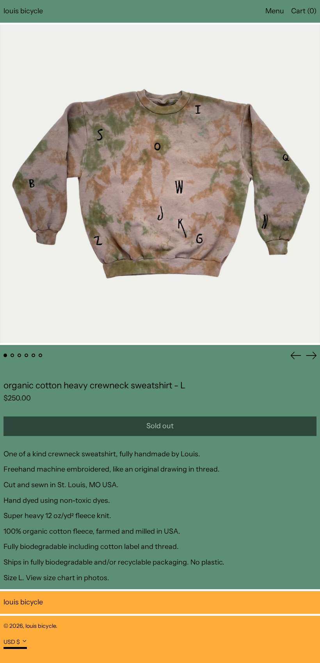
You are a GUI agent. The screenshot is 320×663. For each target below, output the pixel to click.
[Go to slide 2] (12, 355)
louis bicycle (23, 11)
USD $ (12, 641)
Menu (274, 11)
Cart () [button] (303, 11)
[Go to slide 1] (5, 355)
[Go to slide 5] (33, 355)
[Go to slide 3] (19, 355)
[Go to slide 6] (40, 355)
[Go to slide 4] (26, 355)
